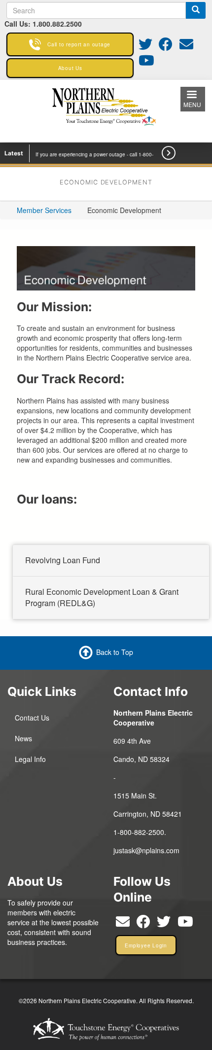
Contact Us (32, 718)
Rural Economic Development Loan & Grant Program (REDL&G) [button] (101, 596)
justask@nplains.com (146, 850)
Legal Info (30, 759)
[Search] (196, 10)
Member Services (44, 210)
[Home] (105, 110)
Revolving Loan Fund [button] (62, 560)
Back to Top (114, 652)
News (23, 738)
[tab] (111, 561)
